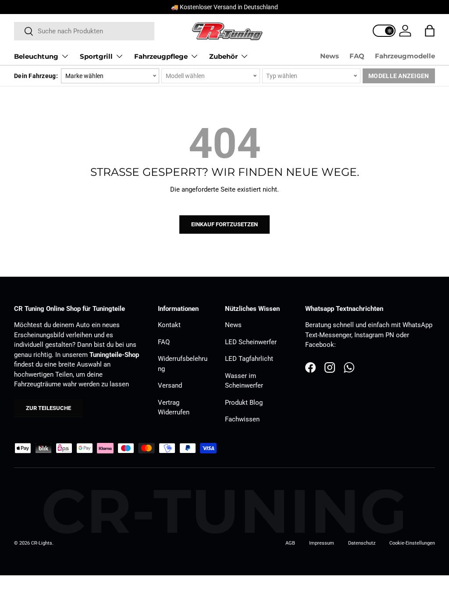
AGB (290, 543)
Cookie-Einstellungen (412, 543)
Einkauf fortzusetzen (224, 224)
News (329, 56)
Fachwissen (242, 419)
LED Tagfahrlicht (249, 359)
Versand (170, 385)
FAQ (356, 56)
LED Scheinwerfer (251, 342)
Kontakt (169, 325)
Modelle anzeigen (398, 75)
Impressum (321, 543)
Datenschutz (361, 543)
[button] (429, 30)
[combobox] (84, 31)
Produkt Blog (244, 402)
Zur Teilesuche (48, 408)
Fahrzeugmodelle (405, 56)
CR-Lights (41, 543)
